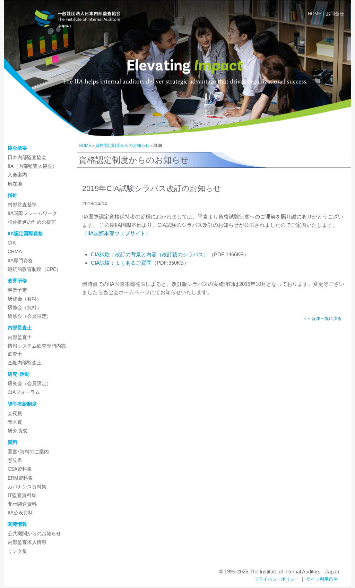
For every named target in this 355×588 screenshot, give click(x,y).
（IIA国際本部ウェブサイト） (116, 233)
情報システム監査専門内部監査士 (37, 350)
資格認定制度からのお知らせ (122, 145)
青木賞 (15, 422)
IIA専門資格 (20, 260)
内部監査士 (20, 337)
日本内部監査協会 (27, 157)
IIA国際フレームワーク (32, 213)
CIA (12, 243)
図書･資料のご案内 (28, 451)
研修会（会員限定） (29, 316)
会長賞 (15, 413)
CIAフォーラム (24, 392)
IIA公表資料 (20, 512)
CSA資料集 (20, 469)
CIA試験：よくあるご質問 (121, 263)
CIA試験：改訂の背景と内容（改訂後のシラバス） (150, 254)
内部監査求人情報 (27, 542)
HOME (314, 13)
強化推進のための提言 (32, 222)
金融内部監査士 (25, 362)
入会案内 (17, 174)
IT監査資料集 (22, 495)
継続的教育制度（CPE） (34, 269)
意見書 (15, 460)
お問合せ (335, 13)
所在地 (15, 184)
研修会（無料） (25, 307)
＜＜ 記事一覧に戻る (322, 318)
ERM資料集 (20, 478)
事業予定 (17, 290)
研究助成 (17, 430)
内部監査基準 (22, 204)
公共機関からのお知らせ (34, 533)
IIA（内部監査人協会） (32, 166)
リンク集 (17, 551)
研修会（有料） (25, 298)
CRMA (15, 251)
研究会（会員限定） (29, 383)
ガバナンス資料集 (27, 486)
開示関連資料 (22, 504)
